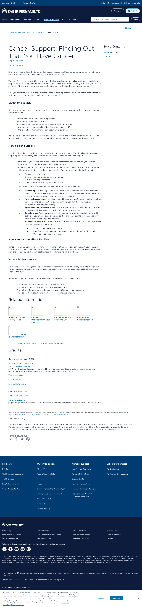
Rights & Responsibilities (81, 535)
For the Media (42, 509)
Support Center (29, 3)
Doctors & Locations (31, 19)
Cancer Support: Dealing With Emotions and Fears (40, 343)
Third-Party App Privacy (80, 538)
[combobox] (110, 19)
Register (117, 11)
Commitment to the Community (50, 489)
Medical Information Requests (84, 489)
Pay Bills (76, 19)
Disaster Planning (113, 531)
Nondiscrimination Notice (11, 535)
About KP (41, 469)
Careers (40, 504)
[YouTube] (16, 549)
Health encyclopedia (35, 32)
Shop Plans (15, 19)
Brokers (103, 3)
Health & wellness (17, 32)
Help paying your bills (132, 3)
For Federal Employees (116, 474)
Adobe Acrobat (27, 580)
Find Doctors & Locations (12, 474)
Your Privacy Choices (44, 538)
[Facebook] (10, 549)
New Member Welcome (81, 469)
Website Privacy (43, 531)
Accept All (116, 598)
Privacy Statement (17, 605)
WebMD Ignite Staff (20, 395)
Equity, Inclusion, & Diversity (48, 494)
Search (135, 19)
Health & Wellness (51, 19)
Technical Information (114, 535)
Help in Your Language (10, 538)
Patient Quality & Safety (46, 474)
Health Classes (8, 479)
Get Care (66, 19)
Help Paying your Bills (81, 484)
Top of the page (15, 375)
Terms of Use (21, 414)
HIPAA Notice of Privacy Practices (49, 535)
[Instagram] (28, 549)
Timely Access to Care (11, 489)
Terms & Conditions (79, 531)
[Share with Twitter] (22, 439)
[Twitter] (4, 549)
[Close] (138, 598)
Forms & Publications (80, 474)
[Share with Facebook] (16, 439)
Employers (115, 3)
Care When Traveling (10, 484)
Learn (4, 19)
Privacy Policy (35, 414)
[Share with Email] (10, 439)
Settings (101, 598)
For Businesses (113, 469)
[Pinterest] (22, 549)
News (39, 479)
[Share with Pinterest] (28, 439)
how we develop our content (56, 414)
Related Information (17, 384)
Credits (107, 56)
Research (40, 484)
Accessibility (6, 531)
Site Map (110, 538)
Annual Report (43, 499)
